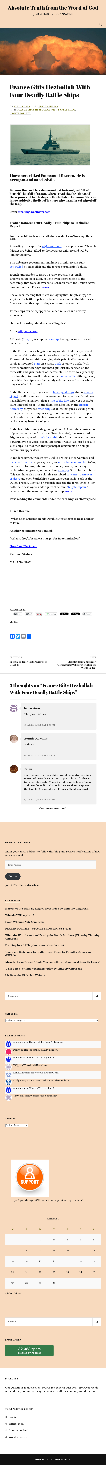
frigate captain (77, 487)
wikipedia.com (28, 331)
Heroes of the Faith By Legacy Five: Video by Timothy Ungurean (46, 908)
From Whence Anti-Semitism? (24, 922)
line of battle (67, 376)
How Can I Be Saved (23, 546)
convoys (63, 470)
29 (40, 1283)
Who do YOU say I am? (19, 915)
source (46, 287)
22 (40, 1272)
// (27, 339)
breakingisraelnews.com (33, 211)
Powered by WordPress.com (53, 1459)
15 (40, 1261)
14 (26, 1261)
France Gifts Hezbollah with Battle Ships (46, 110)
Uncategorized (20, 113)
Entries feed (16, 1423)
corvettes (73, 474)
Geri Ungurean (48, 106)
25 (80, 1272)
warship (53, 339)
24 (67, 1272)
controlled (17, 266)
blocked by (33, 1351)
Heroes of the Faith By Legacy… (46, 1042)
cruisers (15, 478)
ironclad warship (47, 437)
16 (54, 1261)
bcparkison (32, 708)
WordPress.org (18, 1437)
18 (80, 1261)
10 (67, 1250)
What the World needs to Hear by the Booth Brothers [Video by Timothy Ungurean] (52, 937)
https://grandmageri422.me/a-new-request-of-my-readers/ (47, 1200)
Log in (13, 1417)
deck (58, 363)
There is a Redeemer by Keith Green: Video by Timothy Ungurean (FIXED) (48, 954)
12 (94, 1250)
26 (93, 1272)
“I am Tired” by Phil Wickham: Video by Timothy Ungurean (43, 968)
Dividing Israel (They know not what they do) (34, 945)
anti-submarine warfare (73, 462)
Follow (13, 876)
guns (37, 363)
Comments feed (18, 1430)
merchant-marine (21, 462)
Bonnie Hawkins (36, 738)
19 (94, 1261)
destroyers (87, 474)
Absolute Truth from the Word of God (53, 7)
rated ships (45, 408)
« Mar (8, 1293)
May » (17, 1293)
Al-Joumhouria (52, 246)
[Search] (98, 24)
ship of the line (59, 400)
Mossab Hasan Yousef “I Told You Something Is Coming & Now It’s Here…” (52, 962)
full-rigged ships (63, 392)
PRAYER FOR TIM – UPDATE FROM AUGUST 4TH (38, 928)
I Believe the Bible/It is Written (25, 975)
